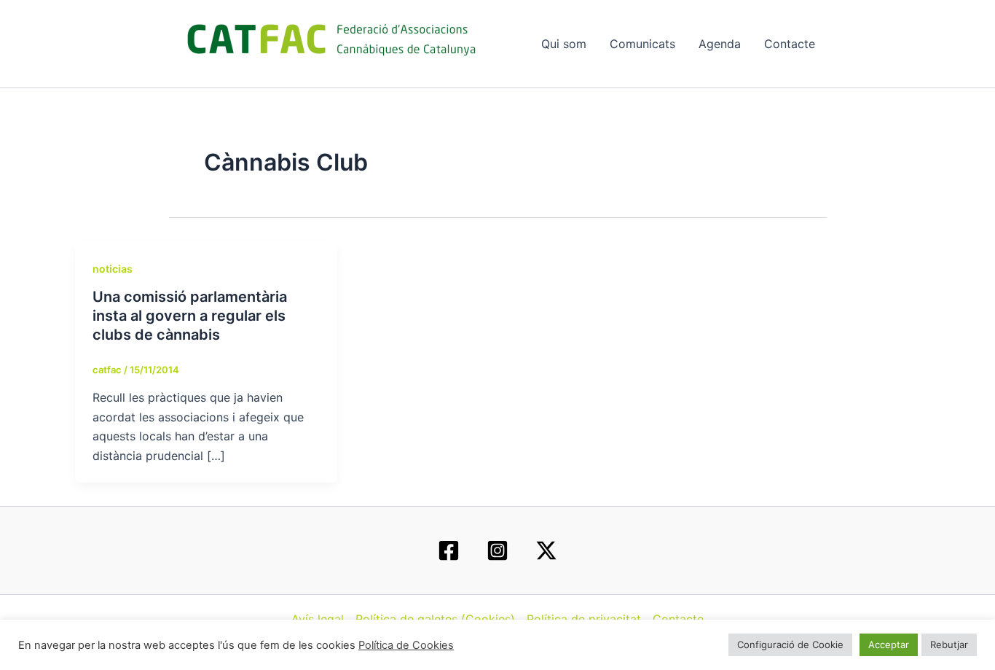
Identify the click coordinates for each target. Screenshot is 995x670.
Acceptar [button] (888, 644)
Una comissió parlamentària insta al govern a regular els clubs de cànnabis (190, 315)
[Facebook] (449, 550)
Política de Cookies (406, 645)
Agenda (720, 43)
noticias (113, 268)
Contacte (789, 43)
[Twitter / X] (546, 550)
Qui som (563, 43)
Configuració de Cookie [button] (790, 644)
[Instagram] (497, 550)
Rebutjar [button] (949, 644)
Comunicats (642, 43)
